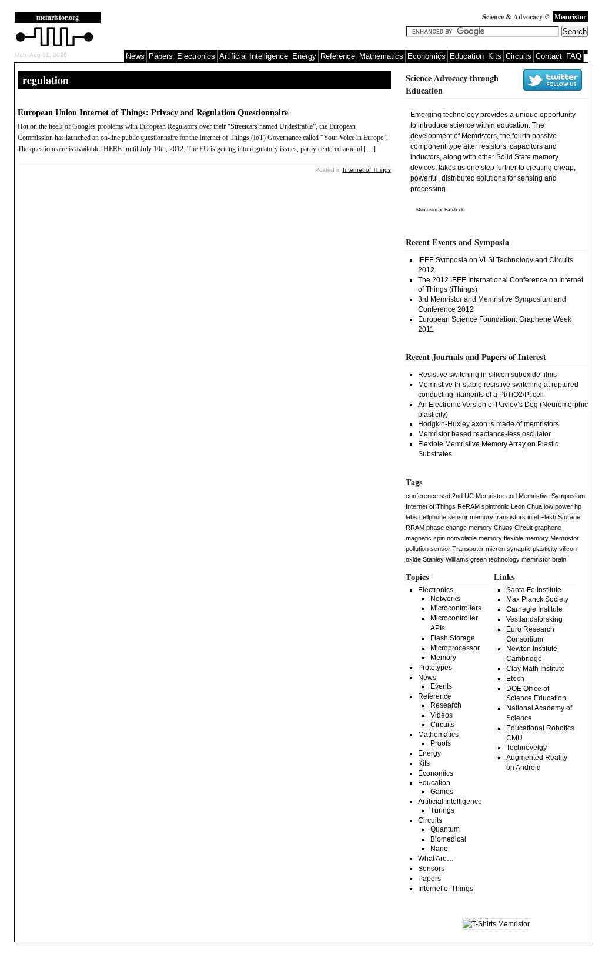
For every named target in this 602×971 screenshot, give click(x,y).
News (135, 56)
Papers (161, 56)
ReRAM (468, 506)
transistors (510, 516)
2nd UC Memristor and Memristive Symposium (518, 495)
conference (422, 495)
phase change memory (459, 527)
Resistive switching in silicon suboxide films (487, 375)
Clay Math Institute (535, 669)
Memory (443, 657)
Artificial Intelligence (253, 56)
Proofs (440, 743)
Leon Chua (526, 506)
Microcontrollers (455, 608)
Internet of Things (367, 169)
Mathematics (381, 56)
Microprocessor (455, 648)
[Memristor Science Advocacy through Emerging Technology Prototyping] (55, 45)
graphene (547, 527)
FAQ (573, 56)
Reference (337, 56)
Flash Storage (560, 516)
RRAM (415, 527)
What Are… (436, 859)
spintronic (495, 506)
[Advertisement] (258, 29)
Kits (494, 56)
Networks (445, 599)
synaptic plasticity (532, 548)
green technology (495, 559)
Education (467, 56)
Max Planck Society (537, 599)
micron (495, 548)
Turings (442, 810)
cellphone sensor (443, 516)
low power (558, 506)
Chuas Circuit (513, 527)
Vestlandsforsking (534, 619)
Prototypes (435, 667)
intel (533, 516)
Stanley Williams (446, 559)
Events (441, 686)
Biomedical (448, 839)
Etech (515, 679)
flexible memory (526, 538)
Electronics (196, 56)
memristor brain (543, 559)
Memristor (426, 209)
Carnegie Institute (534, 609)
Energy (304, 56)
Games (441, 792)
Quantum (445, 829)
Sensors (431, 869)
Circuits (518, 56)
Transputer (468, 548)
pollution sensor (428, 548)
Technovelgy (526, 747)
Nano (439, 849)
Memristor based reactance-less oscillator (484, 434)
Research (445, 705)
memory (481, 516)
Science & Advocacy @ (534, 17)
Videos (441, 715)
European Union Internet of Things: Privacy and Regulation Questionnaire (153, 112)
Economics (426, 56)
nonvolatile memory (474, 538)
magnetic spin (425, 538)
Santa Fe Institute (533, 590)
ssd (445, 495)
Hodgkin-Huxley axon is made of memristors (488, 424)
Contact (549, 56)
